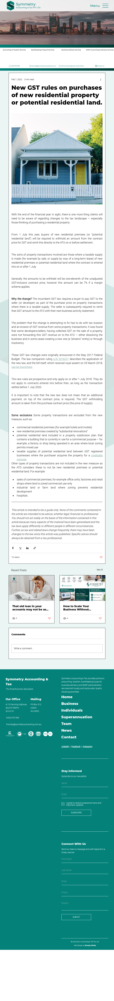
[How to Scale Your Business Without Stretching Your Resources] (82, 588)
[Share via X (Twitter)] (20, 548)
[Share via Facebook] (12, 548)
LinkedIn (65, 746)
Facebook (75, 746)
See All (100, 569)
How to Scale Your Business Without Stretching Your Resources (82, 608)
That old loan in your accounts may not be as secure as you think (29, 608)
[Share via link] (34, 548)
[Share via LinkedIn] (27, 548)
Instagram (87, 746)
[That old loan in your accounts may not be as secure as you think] (31, 588)
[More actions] (101, 79)
